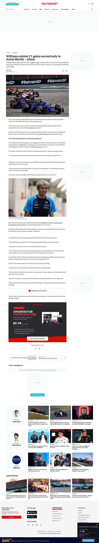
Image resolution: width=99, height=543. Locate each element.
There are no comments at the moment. (37, 370)
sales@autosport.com (83, 522)
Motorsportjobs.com (57, 513)
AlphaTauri (32, 128)
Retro (73, 9)
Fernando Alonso (36, 147)
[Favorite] (63, 70)
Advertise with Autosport (83, 517)
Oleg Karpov (9, 70)
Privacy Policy (58, 531)
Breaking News (65, 9)
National (47, 9)
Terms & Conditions (41, 531)
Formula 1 (26, 9)
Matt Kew (8, 69)
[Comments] (67, 70)
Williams (23, 145)
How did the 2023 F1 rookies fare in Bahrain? (27, 138)
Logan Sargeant (44, 134)
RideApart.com (55, 520)
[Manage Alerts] (39, 348)
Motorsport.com (56, 516)
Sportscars (55, 9)
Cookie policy (50, 531)
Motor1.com (55, 511)
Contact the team (82, 519)
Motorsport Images (23, 219)
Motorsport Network (47, 533)
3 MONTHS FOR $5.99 (12, 4)
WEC (40, 9)
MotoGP (34, 9)
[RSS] (40, 524)
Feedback (80, 510)
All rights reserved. (56, 533)
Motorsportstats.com (57, 518)
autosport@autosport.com (84, 515)
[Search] (92, 9)
